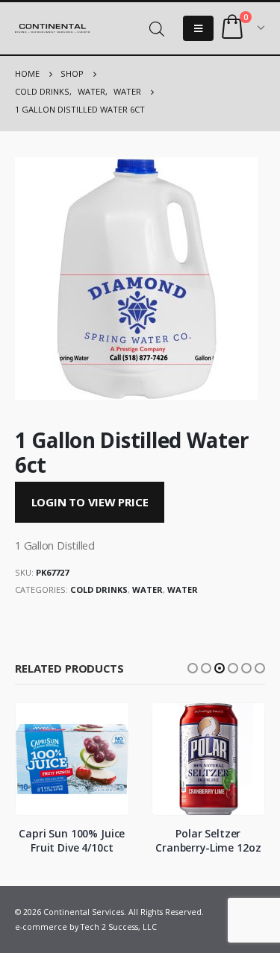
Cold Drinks (99, 589)
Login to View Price (90, 501)
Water (147, 589)
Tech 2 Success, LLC (119, 927)
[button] (192, 668)
